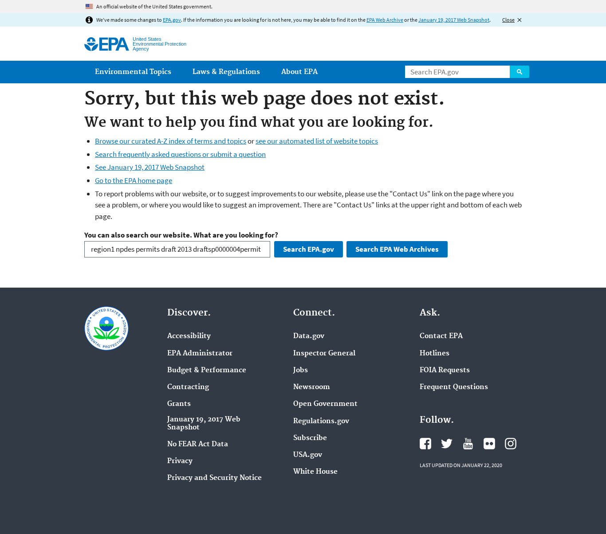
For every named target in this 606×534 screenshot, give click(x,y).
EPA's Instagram (510, 443)
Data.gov (308, 336)
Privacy (180, 461)
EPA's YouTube (468, 443)
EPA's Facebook (425, 443)
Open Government (325, 404)
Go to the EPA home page (133, 180)
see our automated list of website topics (317, 141)
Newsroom (311, 387)
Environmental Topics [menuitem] (133, 72)
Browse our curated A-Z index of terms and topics (170, 141)
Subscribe (310, 438)
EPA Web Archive (384, 19)
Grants (179, 404)
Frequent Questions (454, 387)
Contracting (188, 387)
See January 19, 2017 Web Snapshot (150, 167)
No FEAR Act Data (197, 444)
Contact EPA (441, 336)
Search (519, 72)
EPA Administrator (199, 354)
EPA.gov (172, 19)
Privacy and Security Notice (214, 478)
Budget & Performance (206, 370)
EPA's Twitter (447, 443)
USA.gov (307, 455)
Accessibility (189, 336)
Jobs (300, 370)
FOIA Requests (445, 370)
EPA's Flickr (489, 443)
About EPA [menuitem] (299, 72)
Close (508, 19)
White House (315, 472)
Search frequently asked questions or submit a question (180, 154)
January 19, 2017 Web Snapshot (453, 19)
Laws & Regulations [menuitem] (226, 72)
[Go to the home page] (106, 44)
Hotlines (434, 354)
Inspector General (324, 354)
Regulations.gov (321, 421)
